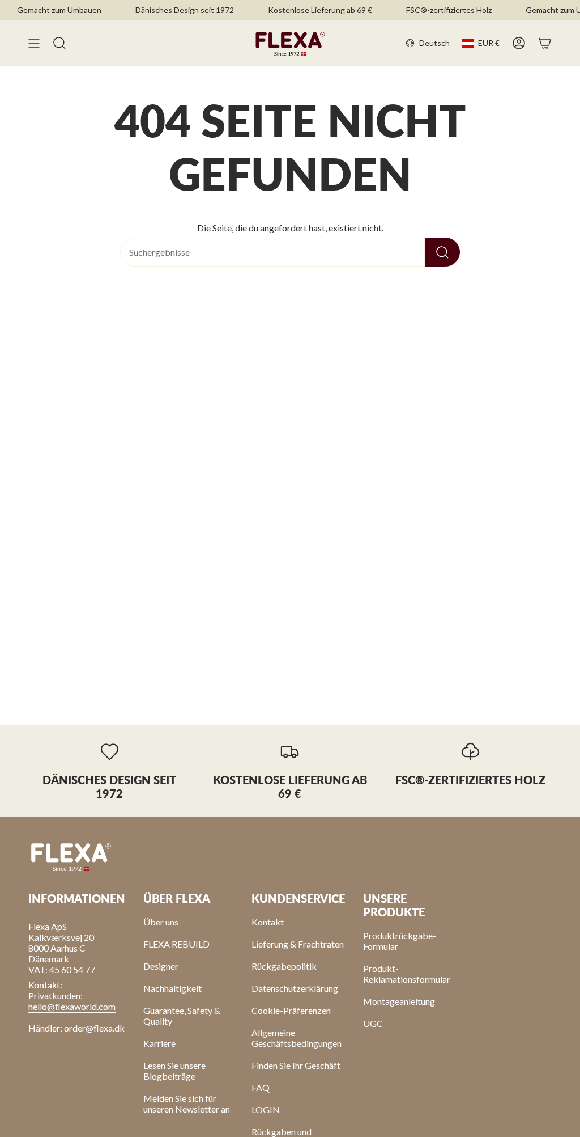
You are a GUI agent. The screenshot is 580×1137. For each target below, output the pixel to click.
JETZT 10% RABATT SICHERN (353, 591)
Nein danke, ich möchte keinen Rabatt (352, 620)
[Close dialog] (461, 523)
